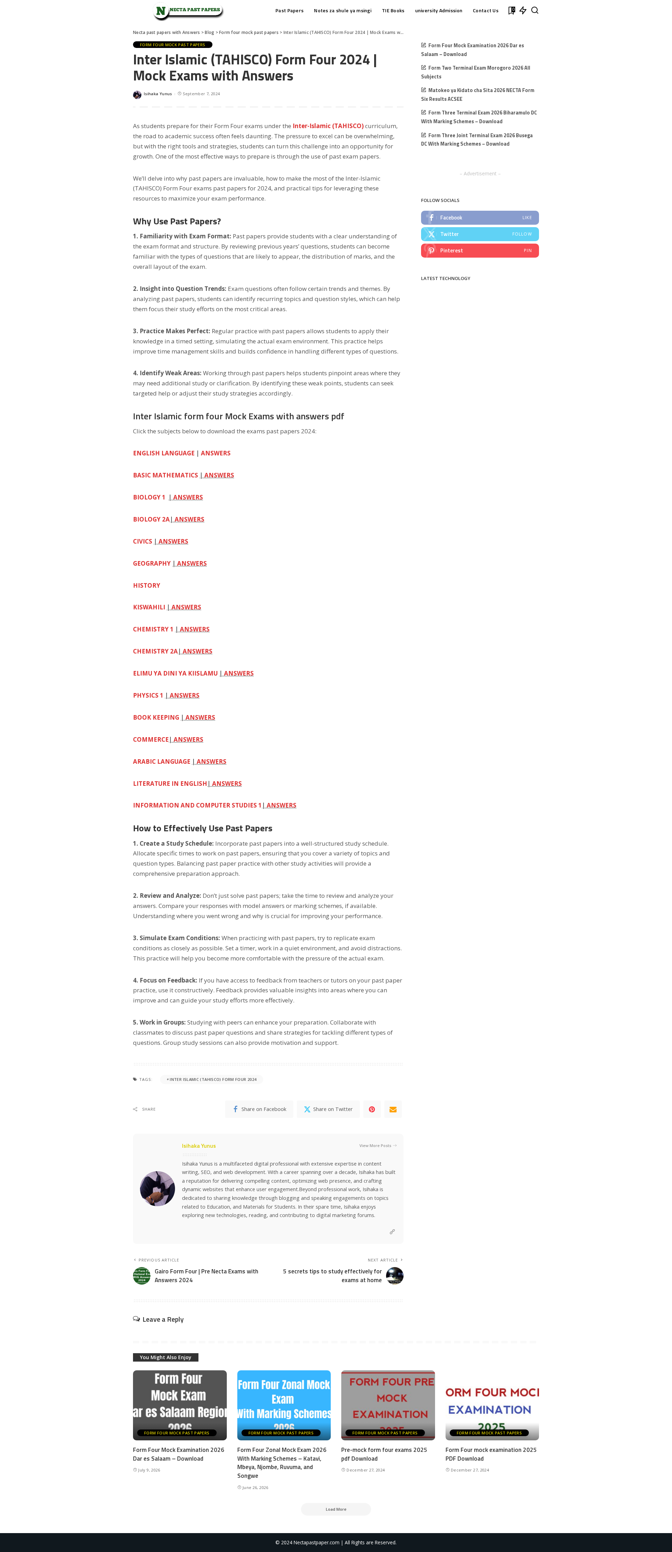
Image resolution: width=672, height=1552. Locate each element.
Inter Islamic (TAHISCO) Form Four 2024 (213, 1079)
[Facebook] (480, 218)
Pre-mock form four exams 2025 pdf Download (384, 1454)
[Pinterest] (372, 1109)
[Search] (535, 10)
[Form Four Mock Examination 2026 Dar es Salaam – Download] (180, 1405)
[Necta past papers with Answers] (185, 10)
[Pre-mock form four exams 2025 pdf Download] (388, 1405)
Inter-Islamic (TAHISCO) (328, 126)
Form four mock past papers (172, 44)
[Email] (393, 1109)
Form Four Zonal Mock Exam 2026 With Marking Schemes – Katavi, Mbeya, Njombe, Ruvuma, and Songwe (282, 1462)
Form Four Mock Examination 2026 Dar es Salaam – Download (178, 1454)
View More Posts (375, 1145)
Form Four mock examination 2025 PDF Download (491, 1454)
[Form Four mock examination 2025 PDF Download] (492, 1405)
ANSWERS (216, 453)
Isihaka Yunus (158, 93)
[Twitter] (480, 234)
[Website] (392, 1232)
